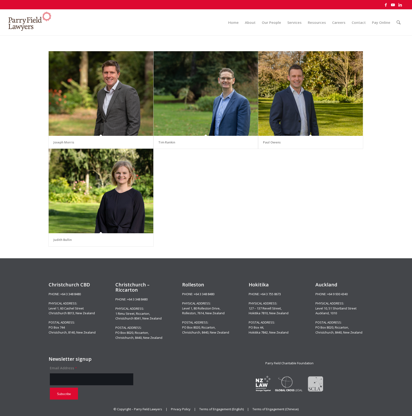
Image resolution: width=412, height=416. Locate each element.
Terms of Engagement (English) (221, 409)
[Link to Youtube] (393, 5)
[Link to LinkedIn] (400, 5)
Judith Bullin (62, 240)
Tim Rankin (166, 142)
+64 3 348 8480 (70, 294)
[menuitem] (233, 22)
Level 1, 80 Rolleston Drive (201, 308)
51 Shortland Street (342, 308)
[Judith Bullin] (101, 191)
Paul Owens (272, 142)
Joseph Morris (63, 142)
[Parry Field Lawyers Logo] (29, 22)
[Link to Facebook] (385, 5)
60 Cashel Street (72, 308)
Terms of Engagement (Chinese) (275, 409)
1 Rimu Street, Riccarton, (132, 313)
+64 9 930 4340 (337, 294)
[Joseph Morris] (101, 93)
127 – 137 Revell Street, (265, 308)
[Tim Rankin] (206, 93)
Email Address (63, 367)
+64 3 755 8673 (270, 294)
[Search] (398, 22)
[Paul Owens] (310, 93)
